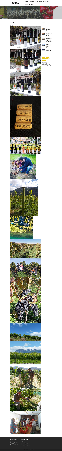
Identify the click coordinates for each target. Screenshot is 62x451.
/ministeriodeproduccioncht (25, 442)
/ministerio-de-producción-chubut (25, 445)
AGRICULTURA (36, 1)
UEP (23, 4)
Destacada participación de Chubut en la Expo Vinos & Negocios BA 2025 (49, 50)
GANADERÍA (40, 1)
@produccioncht (24, 444)
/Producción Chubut (24, 446)
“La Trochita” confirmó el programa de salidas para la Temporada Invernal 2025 (48, 45)
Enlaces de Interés (27, 4)
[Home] (15, 1)
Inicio (23, 1)
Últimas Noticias (31, 1)
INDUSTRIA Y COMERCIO (46, 1)
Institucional (26, 1)
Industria (48, 58)
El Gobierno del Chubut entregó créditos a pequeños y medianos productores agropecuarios (49, 34)
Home (31, 13)
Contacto (32, 4)
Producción (44, 58)
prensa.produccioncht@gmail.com (15, 444)
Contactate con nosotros (47, 65)
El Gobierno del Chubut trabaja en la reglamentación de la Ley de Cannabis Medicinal (49, 29)
